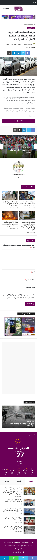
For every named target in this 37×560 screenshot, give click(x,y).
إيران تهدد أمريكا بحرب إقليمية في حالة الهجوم (12, 519)
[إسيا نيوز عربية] (18, 9)
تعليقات (6, 481)
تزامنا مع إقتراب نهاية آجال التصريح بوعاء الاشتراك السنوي (12, 510)
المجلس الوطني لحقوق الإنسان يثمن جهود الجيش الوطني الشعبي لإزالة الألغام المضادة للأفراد (28, 226)
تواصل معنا (18, 549)
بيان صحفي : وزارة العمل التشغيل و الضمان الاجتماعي (13, 501)
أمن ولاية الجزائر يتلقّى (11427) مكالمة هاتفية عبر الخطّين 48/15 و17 (27, 204)
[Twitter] (21, 552)
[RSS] (13, 552)
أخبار (25, 24)
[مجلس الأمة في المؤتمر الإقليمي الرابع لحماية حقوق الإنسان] (10, 195)
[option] (18, 146)
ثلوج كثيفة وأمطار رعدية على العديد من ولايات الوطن (20, 424)
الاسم (33, 272)
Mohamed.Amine (28, 44)
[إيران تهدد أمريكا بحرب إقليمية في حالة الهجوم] (29, 521)
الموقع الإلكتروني (30, 287)
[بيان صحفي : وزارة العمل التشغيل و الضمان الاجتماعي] (29, 502)
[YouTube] (18, 552)
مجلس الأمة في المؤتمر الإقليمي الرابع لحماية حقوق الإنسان (10, 204)
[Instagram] (16, 552)
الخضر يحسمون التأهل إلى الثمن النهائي (20, 151)
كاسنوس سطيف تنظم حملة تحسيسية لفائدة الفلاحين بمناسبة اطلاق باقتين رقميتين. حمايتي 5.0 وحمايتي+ (12, 491)
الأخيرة (31, 481)
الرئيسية (31, 24)
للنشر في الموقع (21, 546)
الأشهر (19, 481)
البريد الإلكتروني (30, 280)
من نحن (30, 546)
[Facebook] (23, 552)
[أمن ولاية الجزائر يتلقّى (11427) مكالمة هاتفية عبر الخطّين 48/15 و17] (27, 195)
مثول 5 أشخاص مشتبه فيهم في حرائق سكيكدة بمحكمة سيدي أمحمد (10, 224)
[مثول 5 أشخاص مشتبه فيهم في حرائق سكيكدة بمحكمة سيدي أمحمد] (10, 215)
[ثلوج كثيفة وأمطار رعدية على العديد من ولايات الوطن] (29, 530)
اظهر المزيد (19, 121)
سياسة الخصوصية (10, 546)
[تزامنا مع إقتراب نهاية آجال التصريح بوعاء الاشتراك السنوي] (29, 511)
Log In (34, 2)
